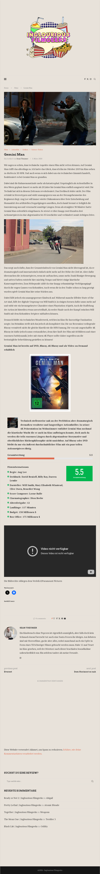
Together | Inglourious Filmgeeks (20, 812)
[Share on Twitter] (59, 618)
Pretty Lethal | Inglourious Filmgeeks (22, 805)
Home (6, 88)
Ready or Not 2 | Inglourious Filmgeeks (23, 797)
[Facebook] (84, 79)
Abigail (49, 797)
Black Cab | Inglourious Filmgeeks (20, 826)
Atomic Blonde (51, 805)
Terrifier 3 (51, 819)
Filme (16, 88)
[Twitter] (88, 79)
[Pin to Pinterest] (62, 618)
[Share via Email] (65, 618)
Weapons (44, 812)
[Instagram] (90, 79)
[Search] (94, 79)
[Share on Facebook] (56, 618)
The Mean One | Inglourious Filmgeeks (23, 819)
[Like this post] (54, 618)
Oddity (44, 826)
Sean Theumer (22, 158)
